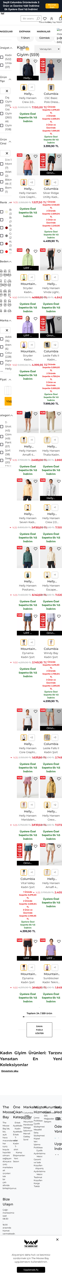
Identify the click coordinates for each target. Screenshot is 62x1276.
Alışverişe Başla (52, 6)
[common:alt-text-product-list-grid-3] (27, 49)
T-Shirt (25, 37)
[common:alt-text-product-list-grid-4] (21, 49)
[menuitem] (47, 49)
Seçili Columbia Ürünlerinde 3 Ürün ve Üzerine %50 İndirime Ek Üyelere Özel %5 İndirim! (21, 6)
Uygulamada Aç (31, 1270)
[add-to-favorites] (35, 61)
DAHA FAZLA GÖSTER (39, 1030)
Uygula (11, 401)
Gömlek (44, 37)
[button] (6, 48)
